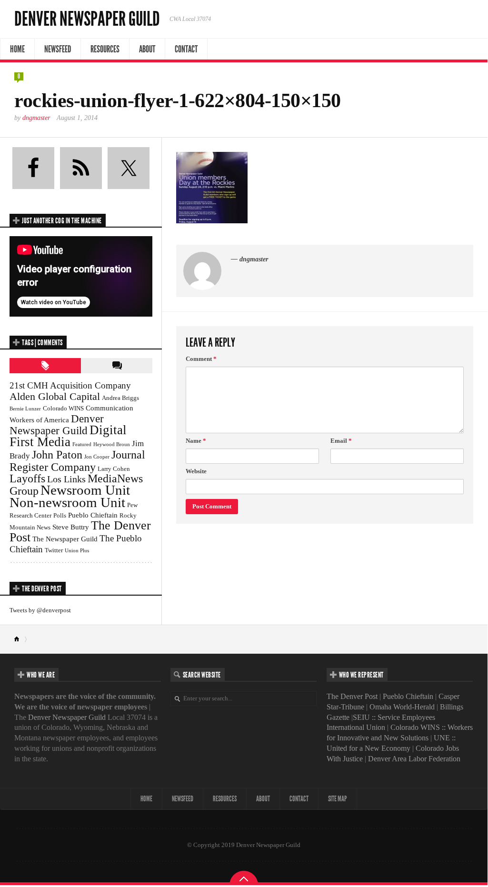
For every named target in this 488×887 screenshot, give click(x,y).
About (147, 49)
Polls (59, 515)
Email (341, 440)
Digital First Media (68, 436)
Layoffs (27, 478)
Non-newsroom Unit (67, 502)
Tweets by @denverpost (40, 610)
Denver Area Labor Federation (414, 759)
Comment (201, 358)
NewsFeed (57, 49)
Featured (81, 444)
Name (196, 440)
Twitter (54, 550)
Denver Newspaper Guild (87, 19)
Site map (337, 798)
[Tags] (45, 365)
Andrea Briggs (120, 397)
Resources (105, 49)
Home (17, 49)
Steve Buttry (70, 527)
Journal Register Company (77, 460)
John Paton (57, 454)
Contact (186, 49)
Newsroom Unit (85, 490)
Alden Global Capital (55, 396)
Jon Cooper (97, 456)
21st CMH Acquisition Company (70, 385)
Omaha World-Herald (402, 707)
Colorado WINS (63, 408)
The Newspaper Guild (65, 539)
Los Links (66, 479)
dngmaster (36, 117)
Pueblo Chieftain (93, 515)
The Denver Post (352, 696)
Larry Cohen (114, 468)
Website (196, 471)
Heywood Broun (111, 444)
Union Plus (77, 550)
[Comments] (116, 365)
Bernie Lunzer (25, 408)
